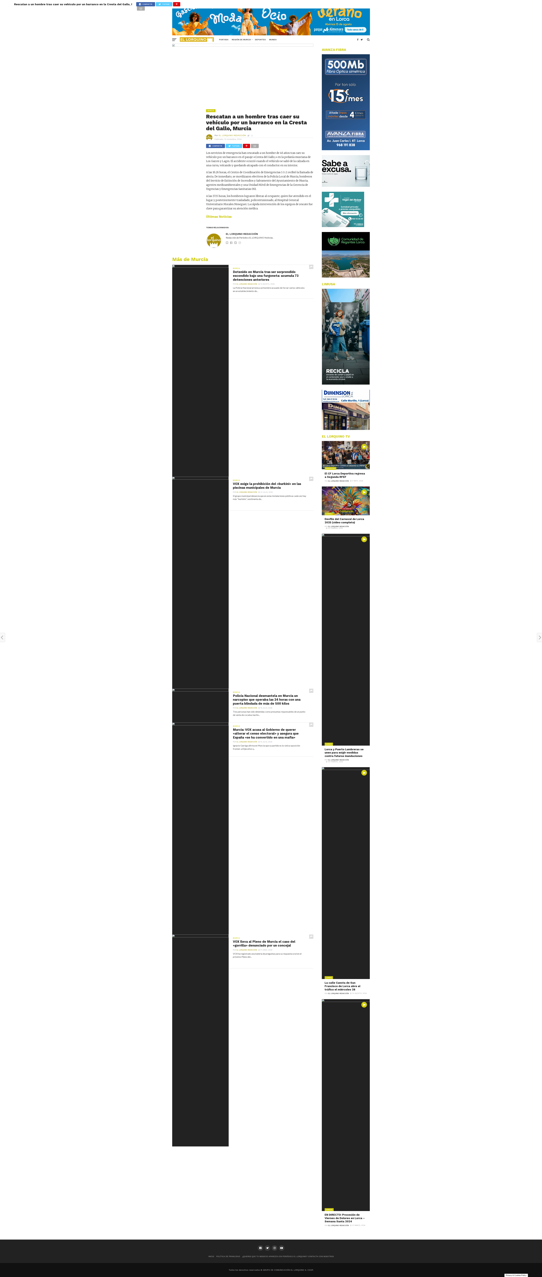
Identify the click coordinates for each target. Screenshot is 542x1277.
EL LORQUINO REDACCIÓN (232, 135)
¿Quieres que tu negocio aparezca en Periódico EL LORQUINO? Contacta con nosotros (288, 1256)
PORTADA (223, 39)
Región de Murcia (241, 39)
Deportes (260, 39)
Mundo (273, 39)
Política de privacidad (228, 1256)
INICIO (211, 1256)
